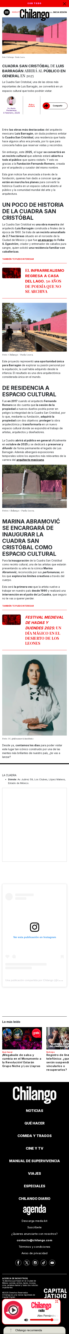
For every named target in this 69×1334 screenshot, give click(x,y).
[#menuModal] (7, 12)
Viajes (34, 1173)
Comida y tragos (34, 1136)
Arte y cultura (31, 105)
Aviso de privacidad (35, 1253)
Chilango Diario (34, 1199)
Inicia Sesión (60, 12)
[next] (62, 488)
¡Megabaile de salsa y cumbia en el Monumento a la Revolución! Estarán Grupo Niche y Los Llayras (21, 1060)
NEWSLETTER (17, 12)
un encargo (45, 239)
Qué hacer (7, 1052)
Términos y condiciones (34, 1246)
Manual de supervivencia (34, 1161)
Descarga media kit (34, 1221)
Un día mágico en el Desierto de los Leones (44, 630)
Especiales (34, 1186)
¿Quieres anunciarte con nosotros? (34, 1234)
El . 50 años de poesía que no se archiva (44, 281)
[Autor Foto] (11, 100)
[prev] (7, 488)
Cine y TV (34, 1148)
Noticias (50, 1052)
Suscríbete (34, 1227)
